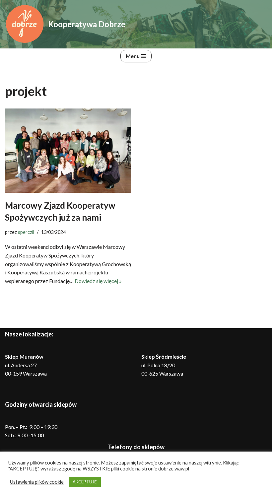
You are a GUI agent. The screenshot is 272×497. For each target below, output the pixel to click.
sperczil (26, 232)
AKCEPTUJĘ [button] (85, 481)
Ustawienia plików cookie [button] (37, 482)
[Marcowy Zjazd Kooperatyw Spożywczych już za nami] (68, 150)
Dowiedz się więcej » (98, 281)
